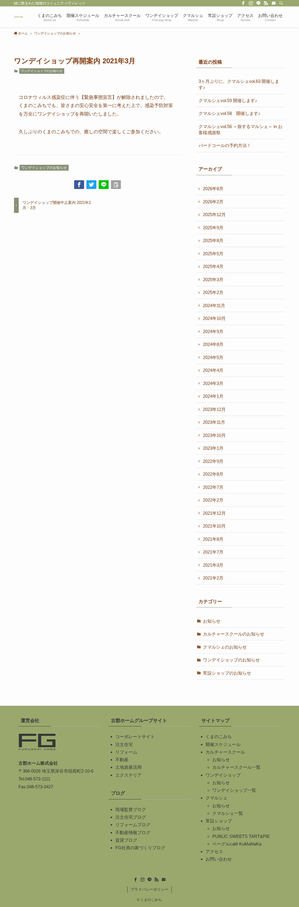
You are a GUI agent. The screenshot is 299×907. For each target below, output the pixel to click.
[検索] (281, 3)
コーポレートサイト (135, 736)
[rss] (266, 3)
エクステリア (128, 775)
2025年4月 (213, 266)
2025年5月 (213, 253)
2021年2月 (213, 577)
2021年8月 (213, 539)
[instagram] (251, 3)
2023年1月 (213, 448)
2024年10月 (214, 318)
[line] (258, 3)
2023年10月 (214, 435)
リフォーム (126, 752)
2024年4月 (213, 370)
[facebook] (243, 3)
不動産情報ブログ (132, 832)
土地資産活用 (128, 767)
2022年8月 (213, 474)
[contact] (273, 3)
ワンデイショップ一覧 (234, 790)
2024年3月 (213, 383)
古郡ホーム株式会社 (38, 763)
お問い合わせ (219, 859)
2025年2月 (213, 292)
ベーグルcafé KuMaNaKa (236, 843)
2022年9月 (213, 461)
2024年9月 (213, 331)
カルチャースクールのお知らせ (233, 633)
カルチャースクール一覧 (236, 767)
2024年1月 (213, 396)
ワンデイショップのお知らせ (41, 71)
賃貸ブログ (126, 840)
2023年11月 (214, 422)
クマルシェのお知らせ (225, 647)
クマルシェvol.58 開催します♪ (229, 113)
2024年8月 (213, 344)
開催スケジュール (223, 744)
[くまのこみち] (18, 17)
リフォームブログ (132, 824)
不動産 (121, 759)
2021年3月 (213, 565)
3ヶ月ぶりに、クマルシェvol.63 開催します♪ (239, 84)
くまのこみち (219, 736)
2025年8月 (213, 240)
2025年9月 (213, 227)
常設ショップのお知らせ (227, 672)
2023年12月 (214, 409)
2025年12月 (214, 214)
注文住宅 (124, 744)
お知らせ (211, 621)
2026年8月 (213, 188)
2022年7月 (213, 487)
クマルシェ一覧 (227, 813)
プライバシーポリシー (149, 889)
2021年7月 (213, 551)
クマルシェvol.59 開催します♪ (228, 100)
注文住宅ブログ (130, 817)
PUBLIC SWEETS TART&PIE (241, 836)
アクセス (214, 851)
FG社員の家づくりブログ (140, 847)
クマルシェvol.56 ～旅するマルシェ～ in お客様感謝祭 (240, 129)
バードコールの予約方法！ (225, 145)
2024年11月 (214, 305)
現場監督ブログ (130, 809)
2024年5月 (213, 357)
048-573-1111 (37, 778)
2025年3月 (213, 279)
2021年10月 (214, 525)
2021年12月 (214, 513)
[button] (79, 184)
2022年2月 (213, 500)
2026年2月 (213, 201)
